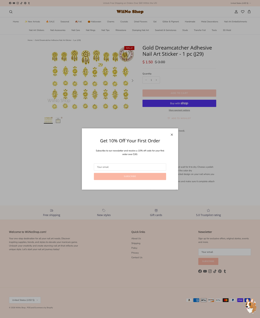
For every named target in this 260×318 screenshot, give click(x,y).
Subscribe (130, 176)
